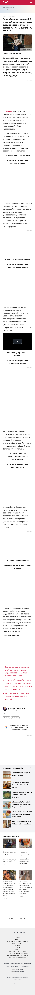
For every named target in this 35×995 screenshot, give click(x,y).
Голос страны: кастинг (8, 7)
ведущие (17, 947)
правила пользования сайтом (17, 955)
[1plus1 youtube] (24, 932)
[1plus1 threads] (14, 932)
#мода (6, 713)
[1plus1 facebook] (21, 932)
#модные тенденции (18, 713)
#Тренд (6, 717)
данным (9, 111)
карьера (17, 945)
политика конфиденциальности (17, 953)
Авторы (17, 949)
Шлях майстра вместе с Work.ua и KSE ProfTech (15, 10)
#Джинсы (15, 717)
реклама (17, 939)
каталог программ (17, 943)
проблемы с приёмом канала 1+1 (17, 941)
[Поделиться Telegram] (14, 53)
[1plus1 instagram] (10, 932)
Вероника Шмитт (16, 708)
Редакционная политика (17, 957)
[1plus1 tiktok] (17, 932)
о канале (17, 937)
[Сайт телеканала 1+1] (6, 3)
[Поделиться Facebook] (17, 53)
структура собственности (17, 951)
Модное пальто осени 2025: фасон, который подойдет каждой (17, 696)
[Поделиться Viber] (20, 53)
